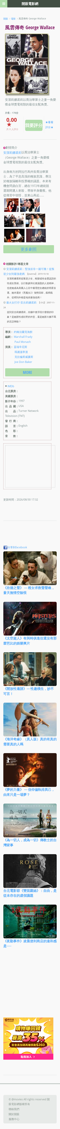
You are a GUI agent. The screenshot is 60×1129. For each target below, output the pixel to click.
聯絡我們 (14, 1109)
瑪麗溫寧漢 (21, 352)
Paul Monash (22, 342)
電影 (13, 18)
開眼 (5, 18)
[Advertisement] (30, 985)
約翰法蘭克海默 (23, 332)
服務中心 (14, 1119)
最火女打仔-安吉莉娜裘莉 (21, 302)
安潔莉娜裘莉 (12, 153)
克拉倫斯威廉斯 (23, 357)
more (27, 372)
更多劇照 (29, 249)
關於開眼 (14, 1114)
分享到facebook (17, 547)
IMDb (11, 386)
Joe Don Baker (23, 362)
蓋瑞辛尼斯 (20, 347)
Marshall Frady (23, 337)
